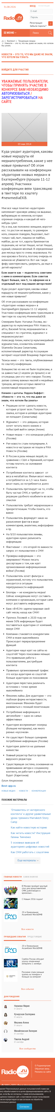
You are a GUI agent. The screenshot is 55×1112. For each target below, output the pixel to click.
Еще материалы (27, 860)
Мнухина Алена (21, 1022)
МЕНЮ (10, 32)
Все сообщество (27, 1048)
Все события (27, 989)
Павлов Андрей (21, 1039)
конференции (39, 791)
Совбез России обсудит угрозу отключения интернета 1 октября (33, 961)
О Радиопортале (43, 1065)
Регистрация (36, 23)
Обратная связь (42, 1068)
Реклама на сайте (43, 1071)
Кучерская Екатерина (24, 1014)
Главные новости (13, 877)
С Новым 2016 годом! (32, 899)
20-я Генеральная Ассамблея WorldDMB (32, 913)
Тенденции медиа (26, 40)
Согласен (24, 1106)
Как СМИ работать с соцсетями (30, 852)
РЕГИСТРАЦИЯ (44, 6)
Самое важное (30, 877)
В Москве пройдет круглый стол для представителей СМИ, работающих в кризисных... (34, 889)
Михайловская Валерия (25, 1030)
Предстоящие (34, 936)
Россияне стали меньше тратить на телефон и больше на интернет (33, 974)
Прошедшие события (15, 936)
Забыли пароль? (38, 26)
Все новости (27, 929)
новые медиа (8, 791)
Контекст (11, 40)
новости (23, 791)
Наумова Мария (21, 1005)
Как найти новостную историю (29, 827)
